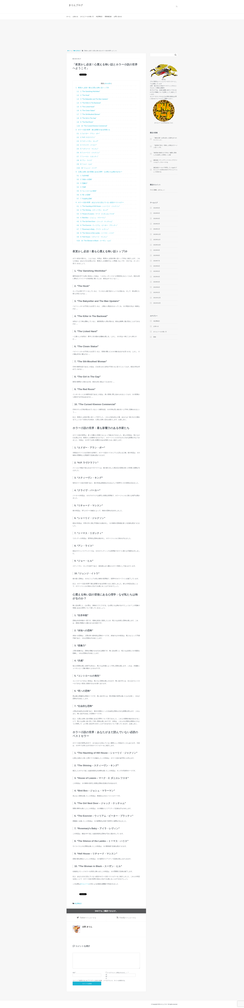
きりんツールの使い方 (87, 16)
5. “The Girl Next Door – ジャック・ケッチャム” (94, 221)
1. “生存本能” (83, 175)
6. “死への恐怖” (84, 195)
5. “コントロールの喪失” (87, 191)
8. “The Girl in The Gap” (86, 118)
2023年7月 (156, 261)
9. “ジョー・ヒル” (84, 164)
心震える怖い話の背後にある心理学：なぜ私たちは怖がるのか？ (99, 172)
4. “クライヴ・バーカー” (87, 145)
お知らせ (75, 16)
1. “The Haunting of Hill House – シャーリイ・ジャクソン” (98, 206)
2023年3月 (156, 282)
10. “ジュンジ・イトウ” (87, 168)
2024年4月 (156, 218)
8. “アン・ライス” (84, 160)
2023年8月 (156, 255)
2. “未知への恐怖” (84, 179)
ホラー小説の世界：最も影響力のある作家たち (93, 130)
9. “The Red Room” (85, 122)
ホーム (68, 16)
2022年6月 (156, 287)
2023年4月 (156, 276)
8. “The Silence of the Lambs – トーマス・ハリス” (95, 233)
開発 (154, 337)
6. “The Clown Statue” (86, 110)
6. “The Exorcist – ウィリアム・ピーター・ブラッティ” (97, 225)
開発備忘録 (108, 16)
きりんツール (84, 884)
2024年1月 (156, 229)
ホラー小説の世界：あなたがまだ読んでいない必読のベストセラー (100, 202)
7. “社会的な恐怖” (84, 198)
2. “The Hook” (83, 95)
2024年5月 (156, 213)
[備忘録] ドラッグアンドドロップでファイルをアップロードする (165, 161)
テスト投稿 (153, 190)
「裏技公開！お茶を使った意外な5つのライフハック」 (165, 139)
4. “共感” (81, 187)
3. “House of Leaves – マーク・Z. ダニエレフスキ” (95, 214)
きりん (160, 190)
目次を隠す (108, 83)
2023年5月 (156, 271)
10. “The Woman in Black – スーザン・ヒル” (94, 240)
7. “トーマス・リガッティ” (87, 156)
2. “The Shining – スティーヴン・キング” (92, 210)
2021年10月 (157, 303)
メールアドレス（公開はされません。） (117, 972)
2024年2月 (156, 223)
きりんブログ (76, 5)
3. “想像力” (82, 183)
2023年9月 (156, 250)
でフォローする (88, 918)
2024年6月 (156, 208)
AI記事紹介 (99, 16)
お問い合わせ (118, 16)
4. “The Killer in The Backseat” (89, 103)
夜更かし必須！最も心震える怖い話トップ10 (92, 87)
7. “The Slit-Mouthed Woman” (88, 114)
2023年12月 (157, 234)
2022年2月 (156, 292)
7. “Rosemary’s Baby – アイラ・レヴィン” (93, 229)
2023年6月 (156, 266)
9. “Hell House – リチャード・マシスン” (92, 237)
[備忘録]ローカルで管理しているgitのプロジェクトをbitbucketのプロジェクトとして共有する (165, 170)
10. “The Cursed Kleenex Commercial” (92, 126)
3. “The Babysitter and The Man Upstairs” (92, 99)
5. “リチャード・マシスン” (87, 149)
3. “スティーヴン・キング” (87, 141)
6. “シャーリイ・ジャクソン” (88, 152)
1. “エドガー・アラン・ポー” (88, 133)
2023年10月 (157, 245)
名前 (74, 972)
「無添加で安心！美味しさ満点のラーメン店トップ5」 (165, 146)
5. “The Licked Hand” (86, 107)
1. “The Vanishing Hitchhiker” (88, 91)
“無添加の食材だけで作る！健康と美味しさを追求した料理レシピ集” (165, 154)
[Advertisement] (122, 34)
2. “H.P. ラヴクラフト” (86, 137)
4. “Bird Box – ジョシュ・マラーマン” (91, 217)
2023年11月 (156, 239)
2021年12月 (157, 297)
